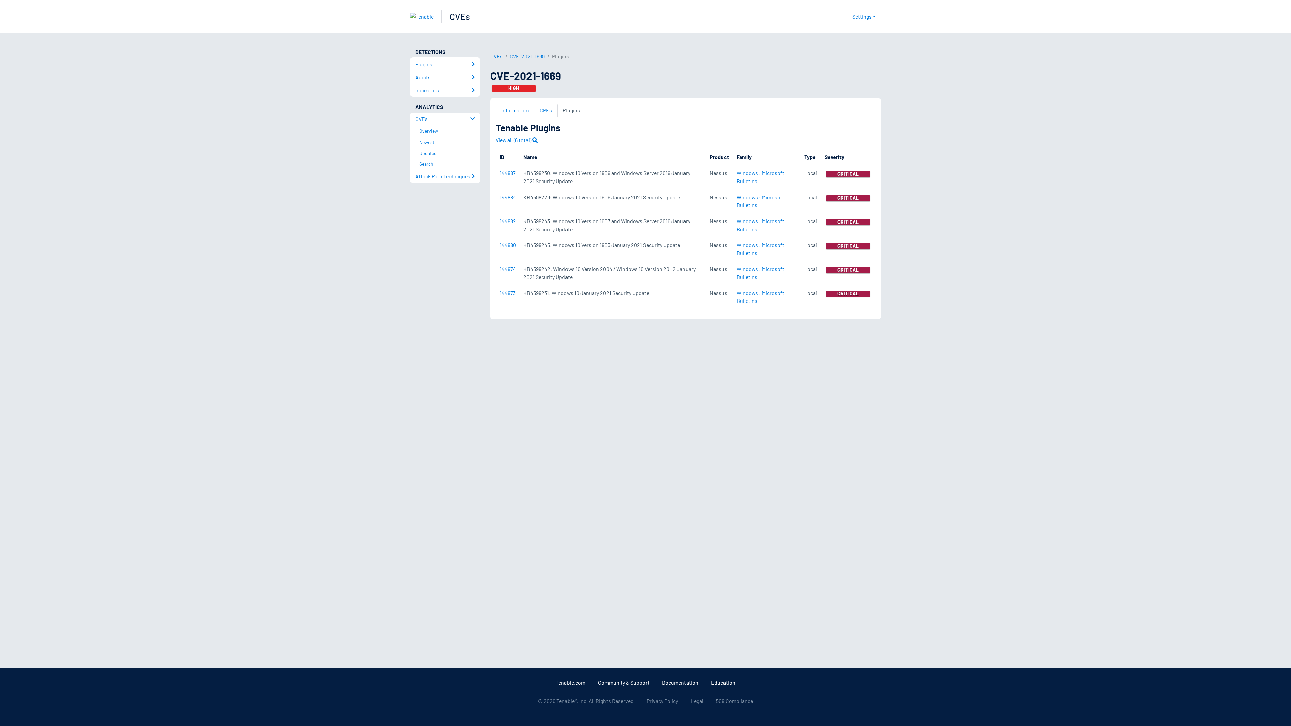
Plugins (571, 110)
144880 (508, 245)
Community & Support (624, 682)
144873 (508, 293)
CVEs (459, 16)
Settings (862, 16)
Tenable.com (570, 682)
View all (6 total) (514, 140)
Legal (697, 701)
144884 (508, 197)
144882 (508, 221)
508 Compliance (734, 701)
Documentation (680, 682)
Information (515, 110)
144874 (508, 269)
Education (723, 682)
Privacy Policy (662, 701)
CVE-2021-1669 (527, 56)
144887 (508, 173)
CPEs (546, 110)
